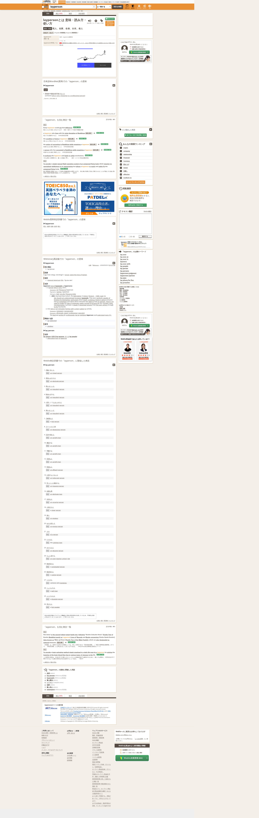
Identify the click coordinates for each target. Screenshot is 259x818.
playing (58, 559)
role (68, 559)
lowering (46, 655)
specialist (81, 313)
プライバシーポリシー (48, 740)
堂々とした (50, 483)
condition (49, 139)
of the (76, 640)
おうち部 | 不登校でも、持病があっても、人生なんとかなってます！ (101, 798)
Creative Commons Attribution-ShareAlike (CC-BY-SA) (88, 711)
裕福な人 (49, 467)
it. (110, 315)
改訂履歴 (69, 716)
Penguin (91, 296)
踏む (51, 435)
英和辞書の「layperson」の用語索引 (49, 700)
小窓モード (127, 7)
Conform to (127, 178)
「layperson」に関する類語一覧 (50, 98)
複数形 (53, 336)
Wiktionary (96, 265)
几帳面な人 (49, 418)
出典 (90, 265)
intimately (61, 309)
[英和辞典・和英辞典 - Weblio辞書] (46, 1)
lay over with (125, 264)
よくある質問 (139, 739)
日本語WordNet (66, 11)
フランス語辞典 (96, 750)
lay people (73, 336)
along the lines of (76, 275)
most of (107, 315)
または (67, 336)
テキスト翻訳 (127, 211)
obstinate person (58, 381)
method (66, 652)
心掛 (48, 475)
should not (60, 298)
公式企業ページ (71, 755)
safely (101, 166)
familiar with (69, 309)
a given (76, 309)
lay (46, 275)
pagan (82, 303)
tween (125, 168)
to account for (94, 303)
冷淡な (49, 499)
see (60, 127)
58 (109, 265)
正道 (47, 435)
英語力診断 (90, 2)
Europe (105, 303)
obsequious (56, 430)
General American (54, 280)
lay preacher (125, 282)
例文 (57, 13)
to (61, 144)
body (97, 164)
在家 (48, 226)
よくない (54, 475)
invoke (62, 303)
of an (81, 164)
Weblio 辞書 (46, 11)
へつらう (51, 427)
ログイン (144, 7)
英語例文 (68, 2)
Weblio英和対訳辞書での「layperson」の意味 (64, 219)
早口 (48, 604)
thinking (57, 300)
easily (93, 166)
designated (103, 640)
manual (59, 164)
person (47, 150)
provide (48, 164)
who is (54, 96)
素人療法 (50, 680)
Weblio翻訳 (148, 211)
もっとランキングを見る (135, 182)
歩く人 (52, 370)
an (58, 302)
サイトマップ (45, 743)
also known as (49, 640)
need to (56, 303)
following (81, 634)
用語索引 (106, 113)
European (78, 298)
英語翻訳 (95, 2)
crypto (125, 148)
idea (68, 303)
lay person (51, 675)
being (57, 139)
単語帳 (121, 307)
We (55, 298)
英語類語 (73, 2)
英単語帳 (84, 2)
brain (54, 652)
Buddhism (81, 133)
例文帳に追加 (77, 127)
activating (59, 652)
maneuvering (68, 166)
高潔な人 (49, 459)
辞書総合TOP (45, 745)
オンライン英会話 (103, 2)
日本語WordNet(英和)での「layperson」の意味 (65, 81)
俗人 (59, 226)
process (89, 305)
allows (78, 166)
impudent (55, 389)
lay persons (124, 271)
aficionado (59, 313)
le (65, 280)
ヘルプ (44, 747)
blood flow (62, 655)
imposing (55, 486)
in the (91, 655)
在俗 (51, 226)
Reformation (77, 296)
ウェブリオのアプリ (47, 755)
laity (57, 294)
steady (75, 305)
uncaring (55, 502)
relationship (127, 154)
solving (109, 652)
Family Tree (107, 634)
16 (105, 296)
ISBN (97, 296)
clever (53, 510)
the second (57, 634)
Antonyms (53, 313)
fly (104, 166)
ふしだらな (50, 596)
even (92, 652)
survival (87, 303)
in (60, 166)
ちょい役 (49, 556)
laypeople (58, 286)
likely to (91, 302)
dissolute (54, 599)
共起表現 (79, 2)
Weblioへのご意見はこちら (124, 735)
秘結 (48, 564)
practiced (77, 652)
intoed (54, 373)
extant (68, 634)
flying (93, 164)
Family (85, 640)
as (61, 637)
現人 (44, 226)
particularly (75, 300)
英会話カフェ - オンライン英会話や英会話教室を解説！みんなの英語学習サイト (101, 791)
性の (50, 564)
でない (61, 94)
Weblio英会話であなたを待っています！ (135, 339)
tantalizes (63, 583)
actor (54, 559)
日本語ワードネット (66, 707)
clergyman (64, 96)
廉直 (48, 443)
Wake (80, 640)
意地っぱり (49, 378)
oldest (63, 634)
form (56, 338)
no (111, 164)
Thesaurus (62, 290)
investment (63, 302)
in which (103, 300)
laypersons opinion (127, 275)
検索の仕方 (45, 735)
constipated (55, 567)
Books (88, 637)
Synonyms (53, 290)
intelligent (83, 315)
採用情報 (69, 760)
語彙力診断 (122, 308)
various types (75, 655)
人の (48, 531)
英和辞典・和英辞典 (56, 11)
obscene (55, 551)
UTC (112, 265)
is (51, 634)
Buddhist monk (54, 637)
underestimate (69, 298)
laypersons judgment (128, 273)
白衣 (55, 226)
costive (53, 575)
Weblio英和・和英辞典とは (50, 733)
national (46, 642)
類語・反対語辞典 (124, 290)
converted (59, 150)
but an (77, 315)
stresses (85, 655)
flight (64, 164)
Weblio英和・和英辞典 (67, 714)
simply (71, 652)
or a (69, 96)
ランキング (112, 113)
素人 (48, 515)
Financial (126, 158)
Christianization (59, 305)
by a (95, 652)
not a (58, 96)
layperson (64, 338)
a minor (64, 559)
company (126, 151)
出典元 (98, 113)
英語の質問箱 (96, 762)
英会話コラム (123, 310)
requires (107, 164)
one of (74, 637)
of (76, 133)
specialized (47, 166)
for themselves (65, 300)
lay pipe (123, 278)
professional (73, 313)
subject (82, 309)
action (48, 144)
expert (66, 313)
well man (54, 591)
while (71, 144)
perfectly (100, 298)
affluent (55, 470)
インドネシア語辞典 (125, 298)
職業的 (53, 94)
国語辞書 (122, 288)
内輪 (47, 370)
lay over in (124, 259)
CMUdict (47, 721)
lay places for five (127, 280)
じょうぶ (49, 588)
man (60, 494)
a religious (91, 300)
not (56, 309)
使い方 (132, 8)
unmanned (87, 164)
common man (57, 543)
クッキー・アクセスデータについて (52, 750)
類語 (70, 13)
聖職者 (47, 94)
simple (54, 164)
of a (51, 534)
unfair (73, 155)
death (85, 300)
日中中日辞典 (96, 745)
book (54, 315)
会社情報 (69, 758)
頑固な (49, 491)
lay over (123, 254)
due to (68, 655)
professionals (70, 315)
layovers (123, 261)
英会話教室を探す (124, 2)
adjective (53, 321)
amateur (50, 326)
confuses (48, 155)
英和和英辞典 (62, 2)
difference (68, 127)
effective (126, 174)
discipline (72, 133)
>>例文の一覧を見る (49, 176)
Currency (126, 161)
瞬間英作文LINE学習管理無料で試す (110, 23)
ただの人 (49, 540)
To (44, 164)
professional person (78, 96)
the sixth (99, 305)
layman (84, 275)
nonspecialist (68, 311)
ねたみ (49, 523)
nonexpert (59, 311)
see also (62, 294)
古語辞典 (122, 296)
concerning (95, 637)
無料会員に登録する (135, 205)
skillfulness (56, 166)
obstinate (55, 494)
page (101, 296)
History (85, 296)
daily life (87, 652)
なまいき (56, 402)
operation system (73, 164)
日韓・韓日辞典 (123, 295)
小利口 (49, 507)
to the (56, 307)
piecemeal (82, 305)
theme (97, 300)
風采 (55, 483)
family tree (74, 634)
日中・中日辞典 (123, 293)
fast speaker (55, 607)
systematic (75, 303)
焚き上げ (126, 164)
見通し (125, 171)
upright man (56, 438)
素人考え (50, 687)
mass (111, 303)
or (63, 286)
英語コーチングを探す (114, 2)
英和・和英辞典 (123, 292)
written (61, 315)
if (78, 305)
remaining (77, 144)
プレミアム (139, 7)
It (43, 155)
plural (53, 286)
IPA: (62, 280)
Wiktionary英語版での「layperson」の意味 (63, 259)
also (97, 640)
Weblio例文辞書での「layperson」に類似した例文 (67, 360)
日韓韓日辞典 (96, 747)
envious (55, 526)
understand (101, 315)
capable (105, 298)
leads (66, 155)
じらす (49, 580)
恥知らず (48, 394)
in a (82, 652)
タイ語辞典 (122, 300)
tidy (52, 421)
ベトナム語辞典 (123, 301)
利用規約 (44, 738)
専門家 (57, 94)
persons (61, 336)
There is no (110, 302)
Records (79, 637)
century (105, 305)
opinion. (103, 302)
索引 (102, 113)
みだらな (49, 548)
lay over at (124, 257)
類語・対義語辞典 (97, 735)
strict (66, 133)
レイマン (50, 682)
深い (52, 523)
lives (56, 133)
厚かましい (49, 386)
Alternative (51, 338)
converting (56, 144)
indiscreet (55, 478)
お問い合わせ (71, 733)
